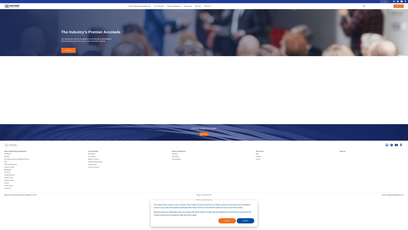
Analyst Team (8, 177)
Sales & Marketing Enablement (140, 6)
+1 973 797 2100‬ (206, 195)
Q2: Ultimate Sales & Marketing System (16, 159)
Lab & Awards (159, 6)
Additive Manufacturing (95, 162)
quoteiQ (6, 156)
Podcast (258, 156)
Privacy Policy (8, 185)
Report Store (398, 6)
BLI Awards (91, 154)
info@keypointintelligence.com (395, 195)
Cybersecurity (92, 164)
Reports (198, 6)
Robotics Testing (93, 159)
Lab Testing (91, 156)
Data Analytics (176, 159)
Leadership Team (9, 175)
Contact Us (68, 50)
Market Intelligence (174, 6)
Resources (188, 6)
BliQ (5, 162)
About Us (207, 6)
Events (258, 159)
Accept (227, 221)
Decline (245, 221)
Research (175, 154)
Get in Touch (204, 134)
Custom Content (9, 167)
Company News (9, 180)
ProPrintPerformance (10, 164)
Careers (6, 183)
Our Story (7, 172)
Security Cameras (93, 167)
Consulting (175, 156)
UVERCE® (7, 154)
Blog (257, 154)
